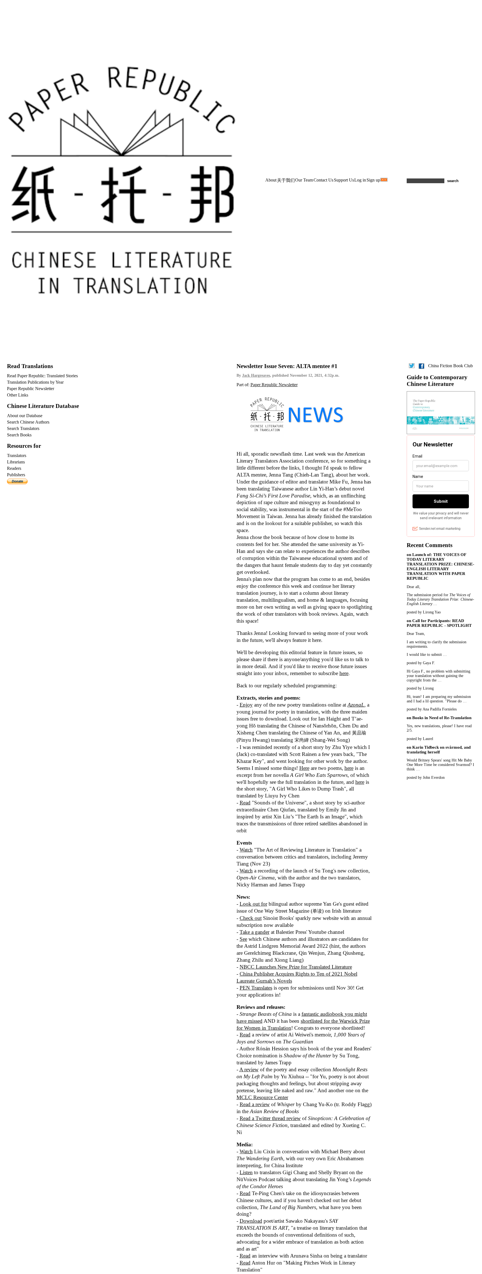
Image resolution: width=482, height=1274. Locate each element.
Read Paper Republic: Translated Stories (42, 375)
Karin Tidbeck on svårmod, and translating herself (439, 749)
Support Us (344, 180)
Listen (246, 1172)
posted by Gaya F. (421, 663)
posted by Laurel (420, 739)
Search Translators (23, 428)
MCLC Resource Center (262, 1097)
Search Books (19, 434)
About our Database (24, 415)
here (343, 673)
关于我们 (286, 180)
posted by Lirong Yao (424, 612)
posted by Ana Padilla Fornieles (432, 709)
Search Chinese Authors (28, 422)
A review (249, 1069)
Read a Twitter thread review (270, 1118)
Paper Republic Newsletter (274, 384)
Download (251, 1221)
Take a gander (254, 932)
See (243, 939)
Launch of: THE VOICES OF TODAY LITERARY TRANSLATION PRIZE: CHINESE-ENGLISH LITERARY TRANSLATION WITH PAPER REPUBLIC (440, 566)
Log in (360, 180)
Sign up (373, 180)
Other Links (17, 395)
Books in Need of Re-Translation (441, 717)
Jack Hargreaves (256, 375)
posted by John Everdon (426, 777)
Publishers (16, 474)
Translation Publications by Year (35, 382)
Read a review (255, 1104)
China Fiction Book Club (450, 365)
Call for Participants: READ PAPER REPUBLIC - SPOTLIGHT (439, 623)
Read (245, 803)
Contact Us (323, 180)
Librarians (16, 462)
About (270, 180)
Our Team (304, 180)
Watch (246, 850)
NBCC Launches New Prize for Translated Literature (296, 967)
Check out (251, 918)
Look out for (253, 904)
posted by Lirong (420, 688)
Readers (14, 468)
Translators (16, 455)
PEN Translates (256, 988)
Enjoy (246, 705)
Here (304, 768)
